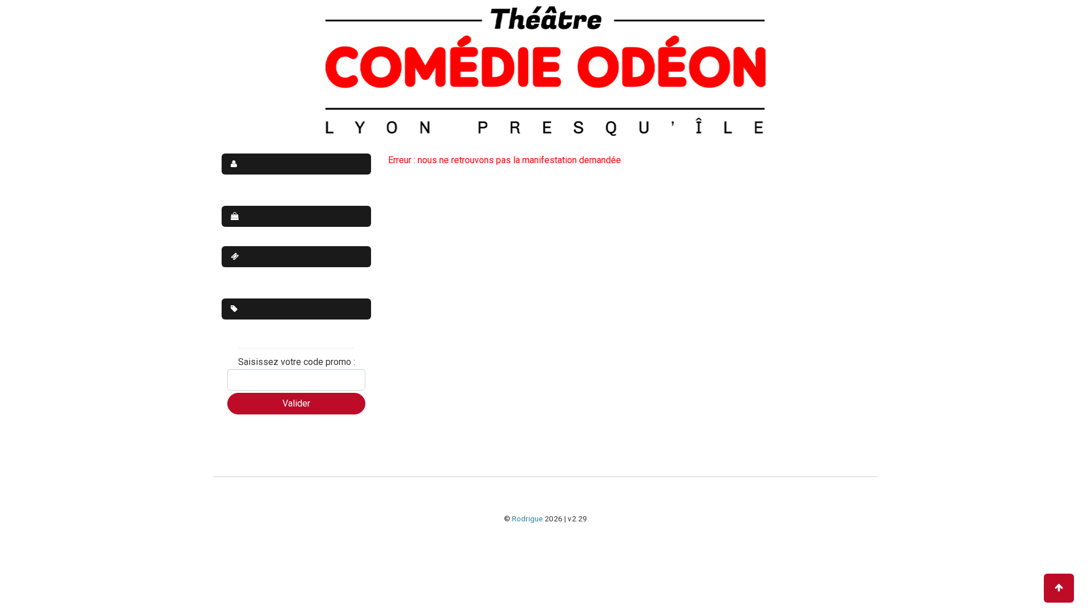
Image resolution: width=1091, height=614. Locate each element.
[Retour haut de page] (1059, 588)
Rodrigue (527, 518)
